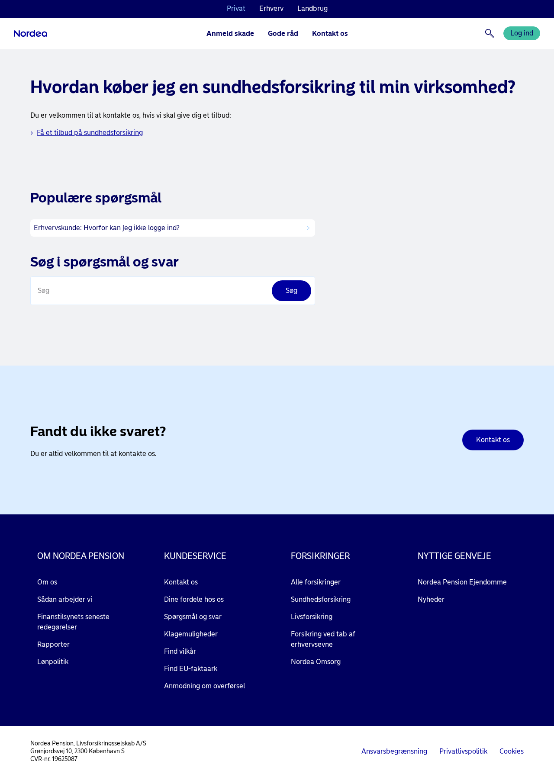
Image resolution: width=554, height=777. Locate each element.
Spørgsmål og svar (193, 617)
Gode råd (283, 33)
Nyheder (431, 599)
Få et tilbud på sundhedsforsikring (90, 132)
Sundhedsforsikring (321, 599)
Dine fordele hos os (194, 599)
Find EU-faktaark (190, 669)
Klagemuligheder (191, 634)
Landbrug (312, 8)
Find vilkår (180, 651)
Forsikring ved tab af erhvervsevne (323, 639)
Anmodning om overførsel (204, 686)
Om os (47, 582)
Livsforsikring (311, 617)
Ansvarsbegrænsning (394, 751)
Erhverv (271, 8)
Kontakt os (330, 33)
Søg (43, 290)
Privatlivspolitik (463, 751)
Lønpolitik (52, 662)
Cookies (511, 751)
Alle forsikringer (316, 582)
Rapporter (53, 644)
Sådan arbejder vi (64, 599)
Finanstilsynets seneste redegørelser (73, 622)
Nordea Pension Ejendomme (462, 582)
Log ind (521, 33)
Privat (236, 8)
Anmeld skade (230, 33)
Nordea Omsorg (316, 662)
